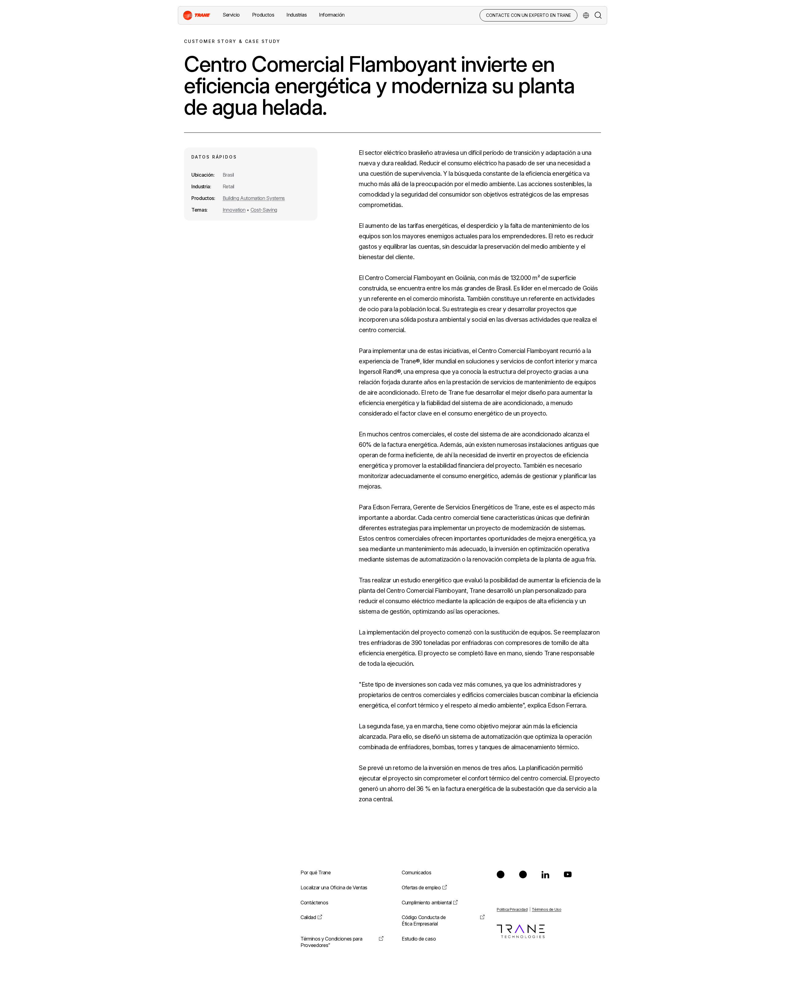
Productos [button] (263, 15)
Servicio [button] (231, 15)
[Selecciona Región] (586, 15)
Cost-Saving (264, 210)
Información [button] (332, 15)
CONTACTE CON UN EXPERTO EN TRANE (528, 15)
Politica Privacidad (512, 909)
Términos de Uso (546, 909)
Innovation (234, 210)
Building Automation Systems (254, 198)
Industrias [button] (296, 15)
